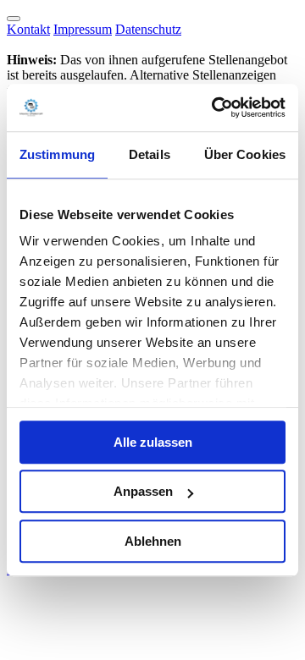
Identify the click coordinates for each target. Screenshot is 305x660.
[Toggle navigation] (13, 18)
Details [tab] (149, 154)
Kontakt (28, 29)
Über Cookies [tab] (245, 154)
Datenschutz (148, 29)
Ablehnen (153, 541)
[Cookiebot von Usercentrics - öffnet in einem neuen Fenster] (215, 107)
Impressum (82, 29)
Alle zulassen (153, 442)
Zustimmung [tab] (57, 154)
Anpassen (143, 491)
